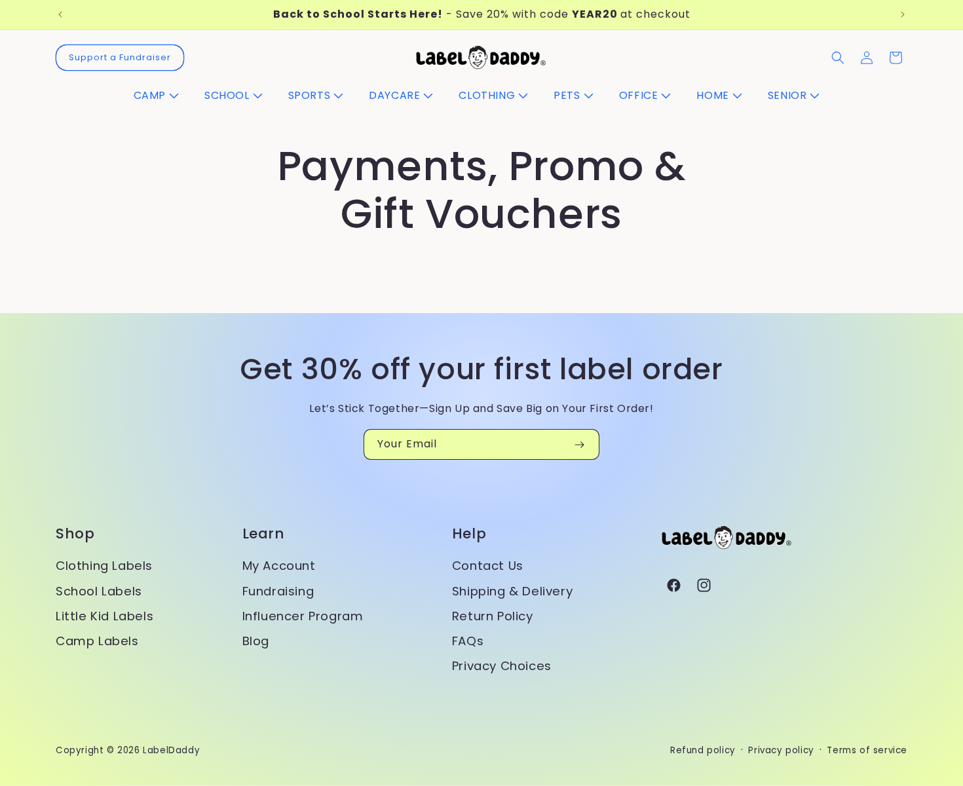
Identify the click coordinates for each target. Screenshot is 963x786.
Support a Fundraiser (120, 57)
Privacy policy (781, 750)
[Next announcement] (902, 14)
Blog (255, 641)
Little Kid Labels (104, 616)
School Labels (99, 591)
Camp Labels (97, 641)
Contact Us (487, 565)
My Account (279, 565)
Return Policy (492, 616)
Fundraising (278, 591)
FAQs (467, 641)
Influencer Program (303, 616)
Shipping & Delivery (512, 591)
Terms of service (867, 750)
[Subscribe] (579, 444)
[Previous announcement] (60, 14)
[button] (161, 96)
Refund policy (703, 750)
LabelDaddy (171, 750)
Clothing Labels (104, 565)
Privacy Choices (502, 666)
